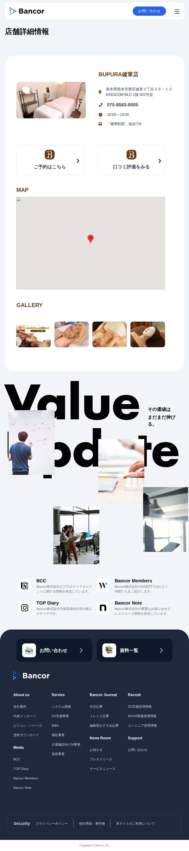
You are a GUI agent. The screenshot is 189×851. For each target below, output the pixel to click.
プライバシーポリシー (51, 823)
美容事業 (58, 754)
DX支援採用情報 (140, 706)
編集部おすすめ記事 (104, 725)
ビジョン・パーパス (27, 725)
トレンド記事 (99, 716)
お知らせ (96, 750)
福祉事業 (58, 735)
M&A (55, 725)
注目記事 (96, 706)
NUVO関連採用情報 (142, 716)
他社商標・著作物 (92, 823)
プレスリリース (101, 759)
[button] (90, 239)
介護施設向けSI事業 (66, 744)
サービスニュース (102, 769)
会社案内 (19, 706)
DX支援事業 (60, 716)
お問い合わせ (149, 11)
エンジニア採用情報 (142, 725)
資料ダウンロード (26, 735)
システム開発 (61, 706)
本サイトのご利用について (135, 823)
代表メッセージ (24, 716)
